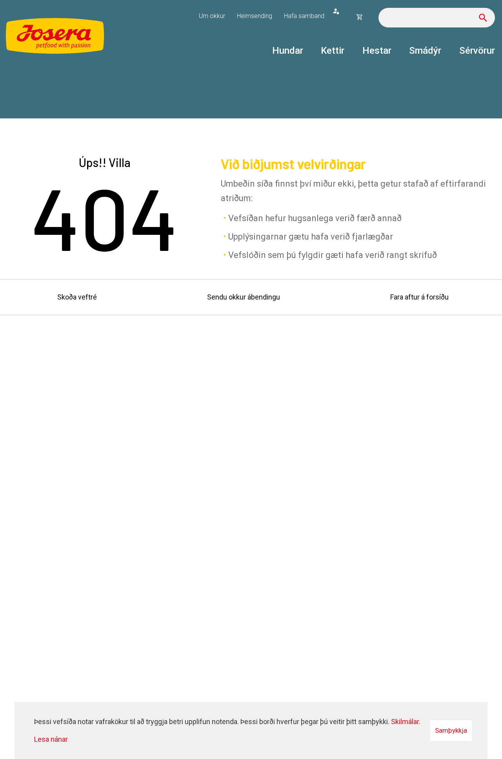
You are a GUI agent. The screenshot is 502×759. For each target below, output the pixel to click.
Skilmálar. (405, 721)
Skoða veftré (77, 297)
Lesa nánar (51, 739)
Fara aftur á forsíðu (419, 297)
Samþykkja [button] (451, 730)
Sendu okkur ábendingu (243, 297)
